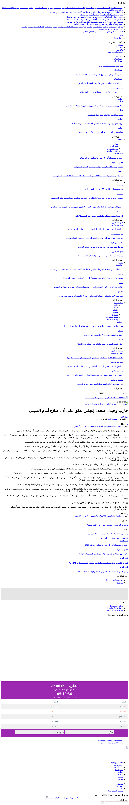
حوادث (120, 99)
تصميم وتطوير (72, 798)
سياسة (120, 182)
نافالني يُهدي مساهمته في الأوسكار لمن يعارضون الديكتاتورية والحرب (94, 106)
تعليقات (120, 582)
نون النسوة (118, 303)
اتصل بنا (119, 47)
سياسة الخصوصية (115, 52)
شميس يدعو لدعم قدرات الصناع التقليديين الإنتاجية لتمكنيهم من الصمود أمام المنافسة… (86, 198)
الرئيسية (119, 56)
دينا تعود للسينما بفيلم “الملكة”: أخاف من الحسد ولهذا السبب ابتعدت (95, 19)
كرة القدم (114, 146)
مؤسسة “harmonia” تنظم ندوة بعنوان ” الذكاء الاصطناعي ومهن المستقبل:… (91, 278)
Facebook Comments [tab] (114, 580)
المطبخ (115, 315)
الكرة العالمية (112, 151)
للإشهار (120, 50)
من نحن (120, 45)
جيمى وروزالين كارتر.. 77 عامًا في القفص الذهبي (103, 31)
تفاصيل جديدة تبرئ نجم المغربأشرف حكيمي (104, 115)
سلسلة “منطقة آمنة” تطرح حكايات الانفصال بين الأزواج (100, 83)
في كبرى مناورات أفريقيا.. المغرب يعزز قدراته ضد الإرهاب (99, 216)
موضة (115, 312)
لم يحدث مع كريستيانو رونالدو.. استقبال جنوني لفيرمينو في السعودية (94, 238)
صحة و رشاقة (112, 317)
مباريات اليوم (112, 149)
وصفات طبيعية (111, 319)
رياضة (120, 139)
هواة (116, 144)
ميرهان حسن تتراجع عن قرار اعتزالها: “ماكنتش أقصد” (100, 256)
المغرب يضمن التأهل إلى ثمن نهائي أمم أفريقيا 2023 (101, 15)
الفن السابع (118, 59)
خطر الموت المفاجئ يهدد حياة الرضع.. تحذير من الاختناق (100, 344)
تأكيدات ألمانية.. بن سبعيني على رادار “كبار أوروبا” (107, 525)
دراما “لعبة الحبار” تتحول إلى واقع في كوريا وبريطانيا (101, 92)
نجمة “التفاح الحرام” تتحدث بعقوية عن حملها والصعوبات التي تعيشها (95, 17)
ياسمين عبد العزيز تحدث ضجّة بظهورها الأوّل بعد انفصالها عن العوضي (94, 22)
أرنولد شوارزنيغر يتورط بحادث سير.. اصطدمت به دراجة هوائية (97, 123)
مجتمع (120, 262)
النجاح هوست (54, 798)
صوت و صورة (117, 88)
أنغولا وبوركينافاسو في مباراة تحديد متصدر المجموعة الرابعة (98, 24)
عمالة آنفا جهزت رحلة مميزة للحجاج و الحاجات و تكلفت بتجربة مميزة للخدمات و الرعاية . (86, 12)
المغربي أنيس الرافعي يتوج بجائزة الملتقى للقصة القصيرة (99, 74)
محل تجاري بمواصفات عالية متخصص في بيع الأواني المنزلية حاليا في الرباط (91, 326)
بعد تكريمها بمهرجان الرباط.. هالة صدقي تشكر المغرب (100, 247)
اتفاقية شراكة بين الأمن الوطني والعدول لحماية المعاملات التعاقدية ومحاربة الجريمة (88, 287)
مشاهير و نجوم (117, 225)
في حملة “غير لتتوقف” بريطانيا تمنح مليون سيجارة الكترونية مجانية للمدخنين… (90, 296)
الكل (116, 141)
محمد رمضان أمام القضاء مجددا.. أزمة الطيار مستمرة (105, 534)
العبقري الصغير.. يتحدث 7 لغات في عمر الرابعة (103, 335)
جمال (115, 307)
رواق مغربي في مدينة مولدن (111, 29)
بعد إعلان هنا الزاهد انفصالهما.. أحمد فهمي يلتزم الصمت (100, 384)
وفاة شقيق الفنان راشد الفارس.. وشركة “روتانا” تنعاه (101, 132)
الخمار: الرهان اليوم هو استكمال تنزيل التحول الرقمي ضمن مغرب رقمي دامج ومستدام (87, 207)
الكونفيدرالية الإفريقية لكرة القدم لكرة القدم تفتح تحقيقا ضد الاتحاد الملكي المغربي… (88, 175)
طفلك (115, 310)
